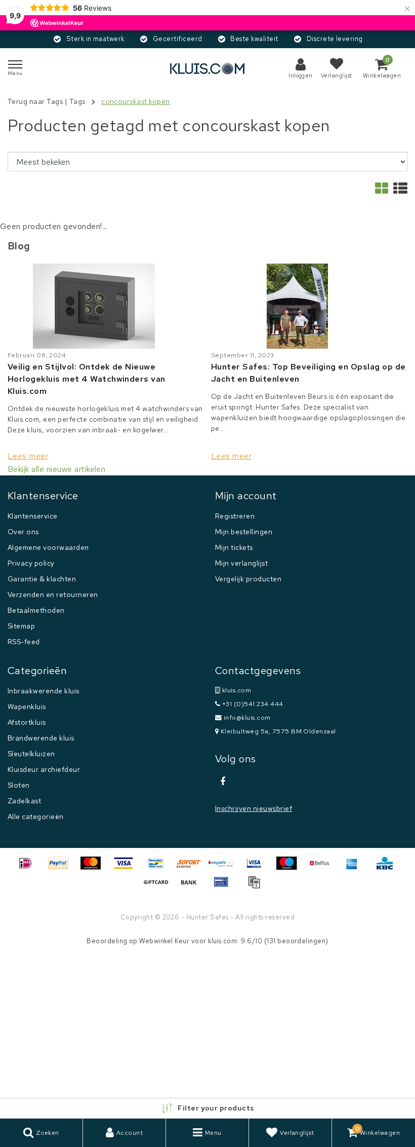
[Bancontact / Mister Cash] (159, 868)
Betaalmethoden (36, 610)
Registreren (235, 516)
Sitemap (21, 626)
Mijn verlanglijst (241, 563)
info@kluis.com (247, 717)
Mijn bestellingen (243, 531)
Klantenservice (33, 516)
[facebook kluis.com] (222, 781)
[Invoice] (256, 886)
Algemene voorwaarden (48, 547)
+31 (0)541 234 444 (251, 703)
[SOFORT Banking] (192, 868)
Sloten (19, 785)
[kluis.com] (207, 68)
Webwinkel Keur (164, 941)
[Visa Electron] (257, 868)
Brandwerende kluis (41, 738)
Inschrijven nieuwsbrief (253, 808)
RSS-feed (24, 641)
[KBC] (387, 868)
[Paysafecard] (225, 868)
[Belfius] (323, 868)
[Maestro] (290, 868)
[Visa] (127, 868)
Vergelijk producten (248, 578)
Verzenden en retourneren (53, 594)
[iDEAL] (29, 868)
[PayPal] (62, 868)
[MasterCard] (94, 868)
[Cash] (159, 886)
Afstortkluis (27, 722)
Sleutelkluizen (31, 753)
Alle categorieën (36, 816)
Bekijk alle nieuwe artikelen (56, 469)
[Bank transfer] (192, 886)
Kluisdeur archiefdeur (44, 769)
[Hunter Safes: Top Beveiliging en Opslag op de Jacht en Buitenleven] (309, 306)
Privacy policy (31, 563)
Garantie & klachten (42, 578)
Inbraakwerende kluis (43, 690)
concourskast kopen (135, 101)
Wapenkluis (27, 706)
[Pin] (225, 886)
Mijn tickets (234, 547)
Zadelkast (24, 800)
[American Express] (355, 868)
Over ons (23, 531)
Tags (77, 101)
